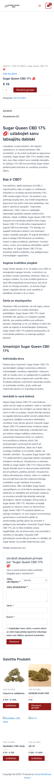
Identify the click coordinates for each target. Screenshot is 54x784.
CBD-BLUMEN (18, 66)
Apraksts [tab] (7, 111)
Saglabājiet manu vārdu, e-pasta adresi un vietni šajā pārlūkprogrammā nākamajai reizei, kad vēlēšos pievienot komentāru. (26, 631)
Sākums (6, 66)
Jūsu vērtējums (13, 580)
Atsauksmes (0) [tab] (11, 116)
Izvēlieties (11, 705)
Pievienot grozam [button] (36, 706)
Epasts (10, 617)
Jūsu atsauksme (17, 586)
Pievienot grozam (25, 90)
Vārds (10, 605)
